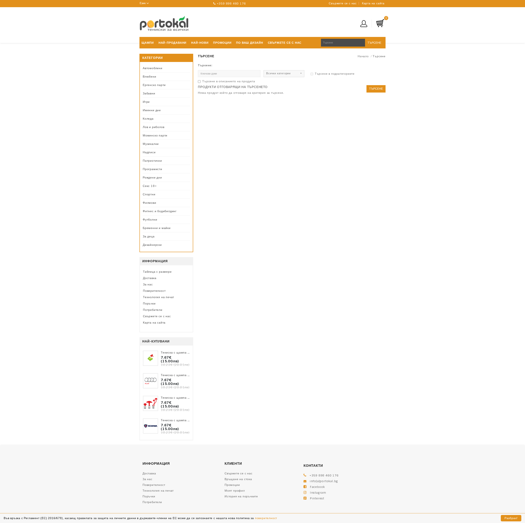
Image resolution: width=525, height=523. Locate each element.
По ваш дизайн (249, 43)
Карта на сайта (373, 3)
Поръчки (149, 303)
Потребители (152, 310)
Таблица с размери (157, 272)
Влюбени (149, 76)
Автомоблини (152, 68)
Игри (146, 102)
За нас (148, 284)
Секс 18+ (150, 186)
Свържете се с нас (343, 3)
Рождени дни (152, 177)
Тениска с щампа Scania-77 (182, 420)
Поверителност (154, 291)
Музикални (151, 144)
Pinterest (317, 498)
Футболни (150, 219)
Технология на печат (158, 297)
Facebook (317, 487)
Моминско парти (155, 135)
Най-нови (199, 43)
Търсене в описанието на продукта (228, 81)
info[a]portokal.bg (324, 481)
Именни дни (152, 110)
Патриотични (152, 161)
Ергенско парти (154, 85)
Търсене (374, 43)
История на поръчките (241, 496)
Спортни (149, 194)
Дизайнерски (152, 245)
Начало (363, 56)
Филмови (149, 203)
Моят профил (235, 490)
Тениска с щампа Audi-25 (180, 375)
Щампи (148, 43)
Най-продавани (172, 43)
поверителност (266, 518)
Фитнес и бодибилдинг (160, 211)
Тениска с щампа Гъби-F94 (181, 397)
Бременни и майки (157, 228)
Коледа (148, 118)
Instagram (318, 492)
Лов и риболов (153, 127)
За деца (149, 236)
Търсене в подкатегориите (335, 74)
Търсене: (205, 65)
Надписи (149, 152)
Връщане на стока (238, 479)
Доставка (149, 278)
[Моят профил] (366, 23)
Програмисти (152, 169)
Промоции (222, 43)
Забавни (149, 93)
